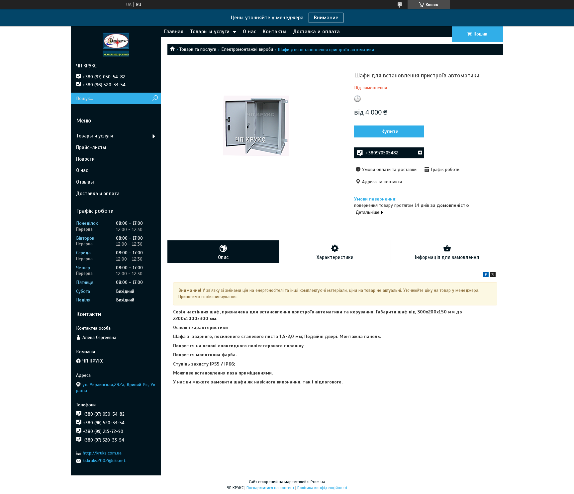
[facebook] (486, 276)
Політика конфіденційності (322, 487)
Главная (173, 31)
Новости (85, 159)
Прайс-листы (91, 147)
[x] (493, 276)
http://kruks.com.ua (102, 453)
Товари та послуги (197, 49)
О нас (249, 31)
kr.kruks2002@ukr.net (104, 460)
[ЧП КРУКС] (116, 44)
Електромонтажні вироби (247, 49)
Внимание (326, 17)
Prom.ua (318, 481)
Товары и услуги (210, 31)
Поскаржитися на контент (270, 487)
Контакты (274, 31)
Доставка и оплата (316, 31)
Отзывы (85, 182)
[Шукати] (155, 98)
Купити (390, 131)
